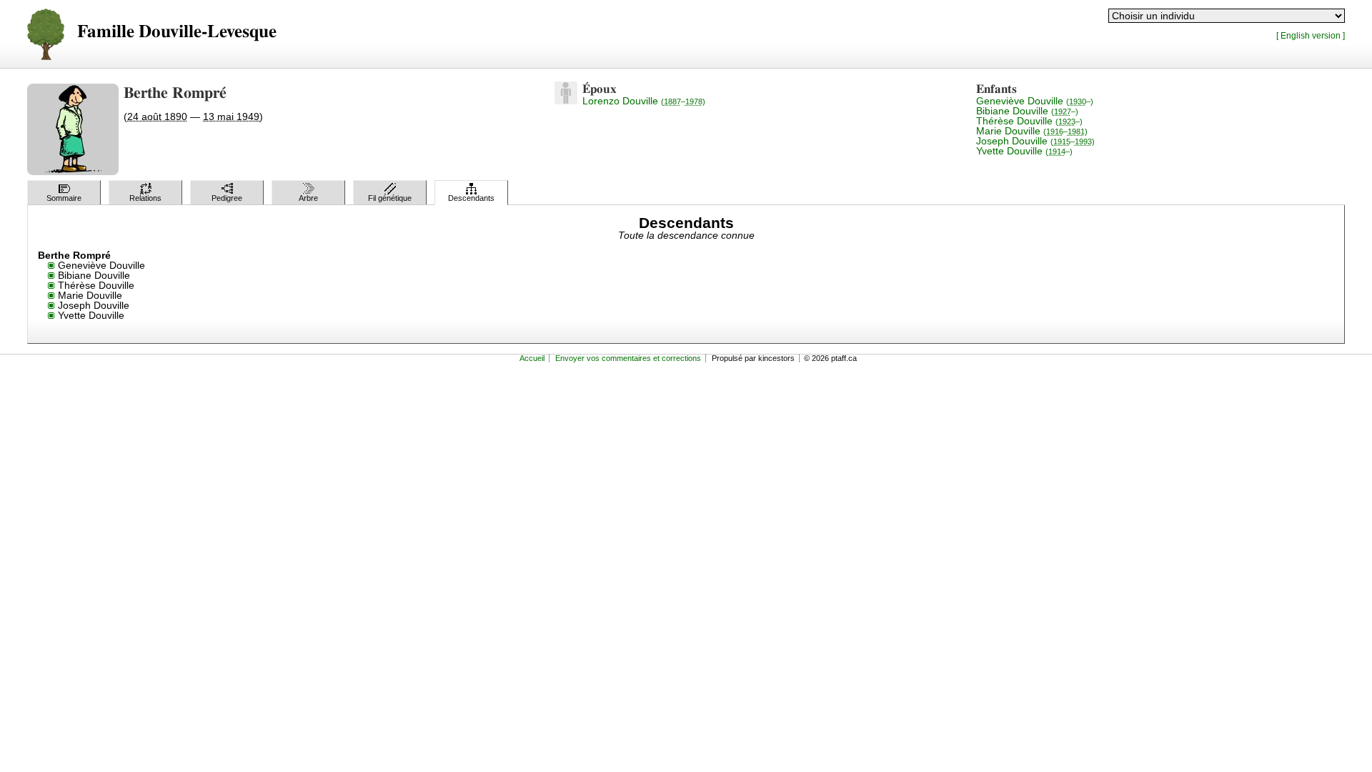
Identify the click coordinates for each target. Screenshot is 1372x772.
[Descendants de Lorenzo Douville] (566, 101)
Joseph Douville (1035, 141)
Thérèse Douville (1029, 121)
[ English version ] (1310, 35)
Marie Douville (1032, 131)
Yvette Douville (1024, 151)
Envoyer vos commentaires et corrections (628, 358)
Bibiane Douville (1027, 111)
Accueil (532, 358)
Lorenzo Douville (643, 101)
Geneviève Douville (1034, 101)
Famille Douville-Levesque (177, 32)
